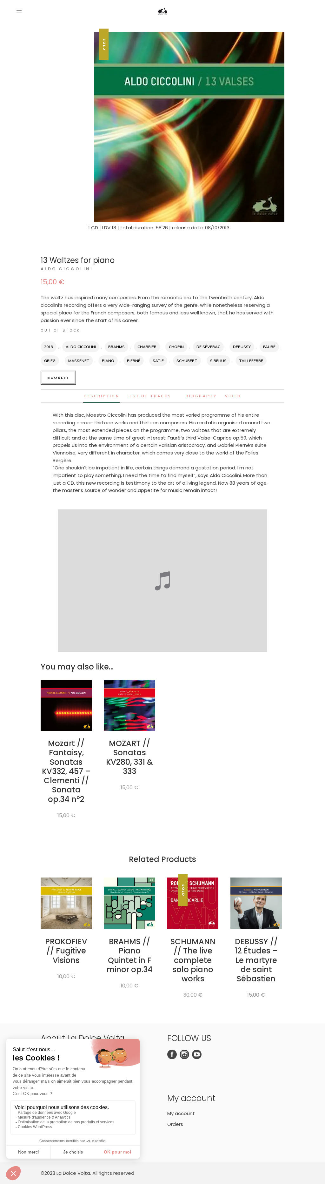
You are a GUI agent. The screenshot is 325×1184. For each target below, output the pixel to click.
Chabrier (146, 346)
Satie (158, 360)
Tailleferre (251, 360)
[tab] (101, 396)
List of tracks (149, 396)
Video (233, 396)
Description (101, 396)
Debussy (242, 346)
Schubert (186, 360)
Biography (201, 396)
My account (181, 1113)
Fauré (269, 346)
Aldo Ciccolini (67, 269)
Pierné (133, 360)
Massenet (79, 360)
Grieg (50, 360)
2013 (48, 346)
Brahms (116, 346)
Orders (175, 1124)
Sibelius (218, 360)
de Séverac (208, 346)
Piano (108, 360)
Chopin (176, 346)
